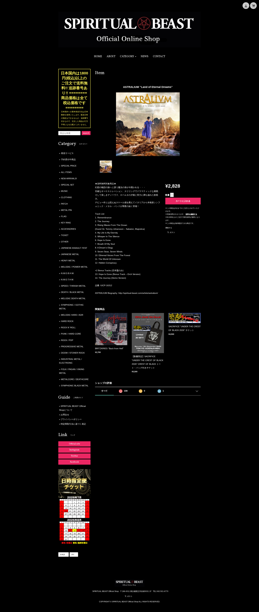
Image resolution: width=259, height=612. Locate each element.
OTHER (64, 241)
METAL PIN (66, 210)
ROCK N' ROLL (68, 327)
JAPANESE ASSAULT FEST (74, 248)
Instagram (74, 449)
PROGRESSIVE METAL (72, 346)
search (86, 133)
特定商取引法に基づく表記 (73, 424)
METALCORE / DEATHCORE (75, 379)
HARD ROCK (67, 321)
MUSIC (64, 191)
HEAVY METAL (68, 260)
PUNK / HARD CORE (71, 334)
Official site (74, 443)
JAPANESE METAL (70, 254)
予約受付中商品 (68, 159)
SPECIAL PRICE (68, 166)
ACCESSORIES (68, 229)
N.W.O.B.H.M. (67, 273)
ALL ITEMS (66, 172)
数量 (167, 195)
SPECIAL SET (67, 185)
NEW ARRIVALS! (69, 178)
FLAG (64, 216)
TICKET (64, 235)
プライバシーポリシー (71, 419)
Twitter (74, 456)
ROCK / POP (67, 340)
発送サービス (67, 153)
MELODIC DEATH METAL (73, 298)
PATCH (64, 204)
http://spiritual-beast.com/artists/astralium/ (138, 293)
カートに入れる (183, 201)
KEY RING (66, 222)
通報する (168, 228)
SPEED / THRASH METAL (73, 286)
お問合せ (65, 414)
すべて (104, 391)
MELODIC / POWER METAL (74, 267)
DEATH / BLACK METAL (72, 292)
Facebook (74, 462)
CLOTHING (66, 197)
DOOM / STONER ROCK (73, 353)
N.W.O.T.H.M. (67, 279)
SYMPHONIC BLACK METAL (74, 385)
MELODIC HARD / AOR (72, 315)
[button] (128, 56)
